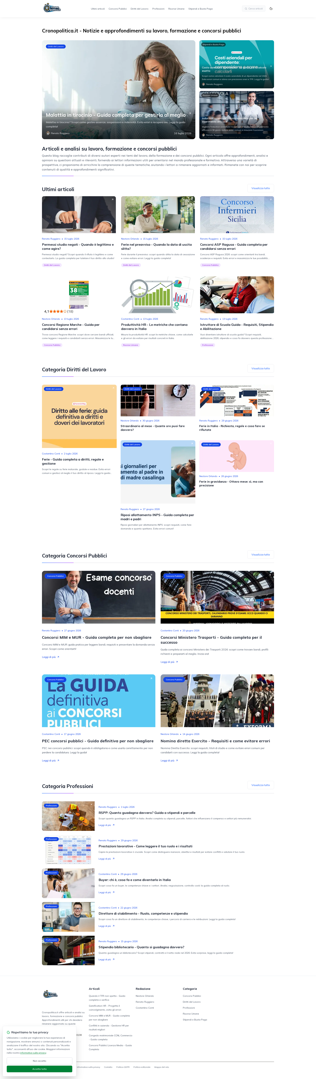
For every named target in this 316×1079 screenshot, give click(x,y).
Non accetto (39, 1060)
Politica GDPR (123, 1067)
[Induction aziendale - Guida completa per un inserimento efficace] (236, 115)
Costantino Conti (130, 318)
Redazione (143, 989)
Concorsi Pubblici (118, 8)
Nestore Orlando (130, 238)
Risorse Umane (176, 8)
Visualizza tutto (260, 188)
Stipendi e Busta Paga (200, 8)
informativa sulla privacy (33, 1052)
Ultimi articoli (98, 8)
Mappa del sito (161, 1067)
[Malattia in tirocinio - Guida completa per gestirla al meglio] (118, 89)
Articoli (94, 989)
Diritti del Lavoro (139, 8)
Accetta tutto (39, 1068)
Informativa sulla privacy (88, 1067)
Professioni (158, 8)
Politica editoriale (141, 1067)
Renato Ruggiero (51, 238)
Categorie (190, 989)
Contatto (108, 1067)
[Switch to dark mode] (271, 9)
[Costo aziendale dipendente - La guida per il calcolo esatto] (236, 64)
